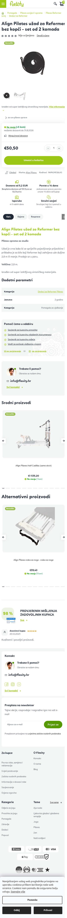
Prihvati (48, 910)
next (63, 440)
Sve (22, 620)
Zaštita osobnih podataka (14, 776)
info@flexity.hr (20, 381)
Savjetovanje (8, 787)
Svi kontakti (13, 387)
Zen (35, 833)
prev (3, 440)
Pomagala (6, 819)
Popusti (5, 835)
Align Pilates (31, 173)
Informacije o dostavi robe (14, 782)
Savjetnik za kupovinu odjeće (21, 339)
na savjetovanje (39, 351)
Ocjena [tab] (20, 217)
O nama (37, 764)
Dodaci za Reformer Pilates (50, 292)
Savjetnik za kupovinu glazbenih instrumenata (29, 335)
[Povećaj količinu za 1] (59, 148)
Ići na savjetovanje (12, 351)
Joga (36, 822)
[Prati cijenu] (10, 173)
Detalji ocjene (43, 36)
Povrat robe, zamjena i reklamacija (12, 764)
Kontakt (37, 758)
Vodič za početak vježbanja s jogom (24, 344)
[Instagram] (13, 684)
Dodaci (5, 830)
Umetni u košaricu (33, 160)
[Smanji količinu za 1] (48, 148)
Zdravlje (5, 824)
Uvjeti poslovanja (10, 771)
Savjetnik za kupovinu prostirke (22, 330)
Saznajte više (18, 892)
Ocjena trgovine (9, 793)
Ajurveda (38, 808)
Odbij (17, 910)
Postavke (32, 900)
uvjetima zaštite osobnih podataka (44, 734)
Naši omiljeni (39, 838)
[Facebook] (6, 685)
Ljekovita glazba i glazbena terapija (46, 815)
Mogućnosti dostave (18, 136)
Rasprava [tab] (35, 217)
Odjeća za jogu (8, 808)
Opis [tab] (8, 217)
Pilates (37, 827)
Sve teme (54, 802)
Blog (36, 769)
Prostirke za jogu (9, 813)
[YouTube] (19, 685)
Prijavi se (53, 724)
